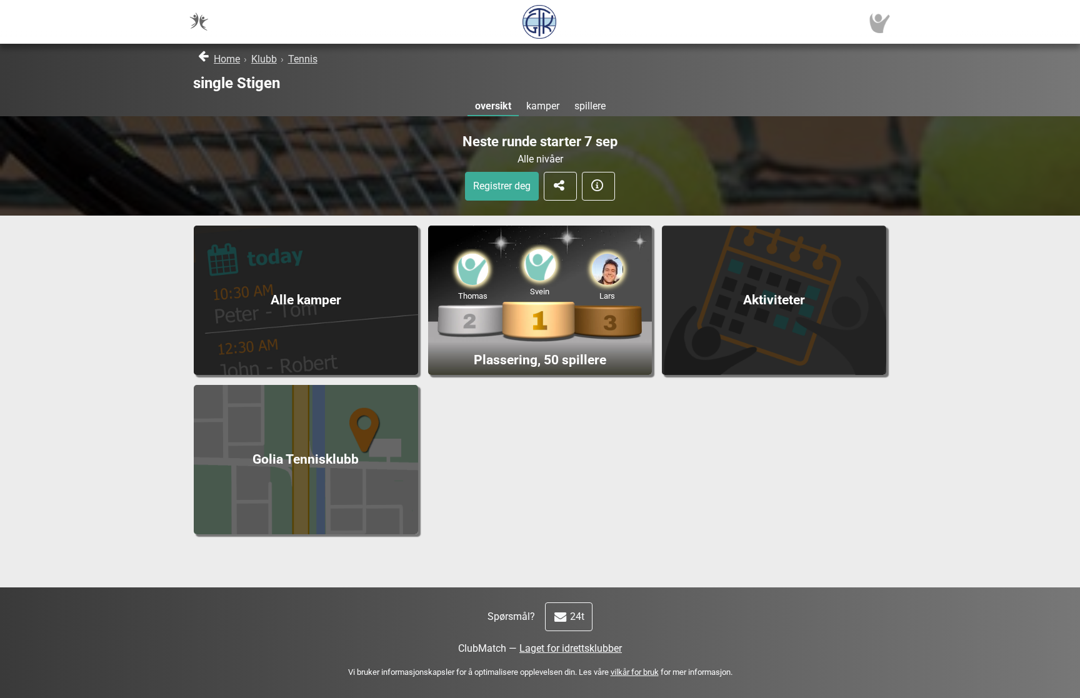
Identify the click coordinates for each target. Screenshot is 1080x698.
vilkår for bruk (635, 672)
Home (227, 59)
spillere (590, 106)
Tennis (303, 59)
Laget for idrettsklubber (570, 648)
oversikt (493, 106)
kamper (542, 106)
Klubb (264, 59)
